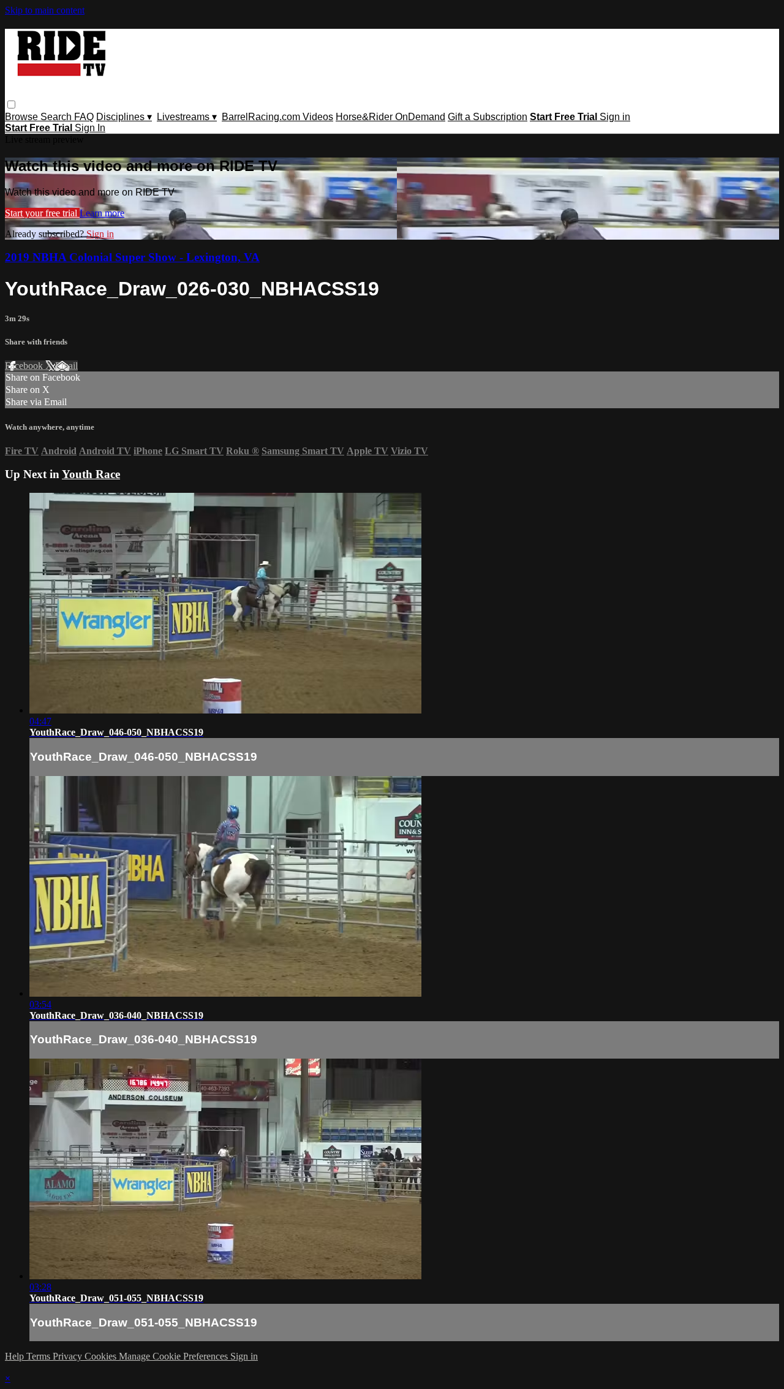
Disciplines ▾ (124, 117)
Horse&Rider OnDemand (390, 117)
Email (66, 365)
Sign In (90, 128)
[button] (11, 104)
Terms (39, 1356)
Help (15, 1356)
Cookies (102, 1356)
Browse (22, 117)
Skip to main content (45, 10)
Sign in (615, 117)
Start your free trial (42, 213)
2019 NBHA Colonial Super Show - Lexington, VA (132, 257)
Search (57, 117)
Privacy (69, 1356)
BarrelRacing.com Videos (277, 117)
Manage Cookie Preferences (174, 1356)
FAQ (84, 117)
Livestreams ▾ (187, 117)
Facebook (25, 365)
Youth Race (91, 474)
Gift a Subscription (487, 117)
